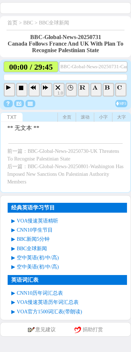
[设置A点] (96, 90)
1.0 (60, 93)
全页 (67, 117)
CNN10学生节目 (35, 230)
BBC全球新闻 (54, 23)
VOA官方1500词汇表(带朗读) (49, 311)
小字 (103, 117)
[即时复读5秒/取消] (84, 90)
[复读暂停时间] (71, 90)
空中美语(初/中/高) (38, 267)
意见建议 (45, 329)
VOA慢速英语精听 (37, 221)
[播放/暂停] (9, 90)
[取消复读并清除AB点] (121, 90)
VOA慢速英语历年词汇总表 (48, 302)
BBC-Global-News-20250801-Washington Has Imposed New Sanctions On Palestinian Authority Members (65, 174)
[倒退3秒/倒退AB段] (34, 90)
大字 (121, 117)
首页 (12, 23)
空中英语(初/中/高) (38, 257)
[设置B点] (108, 90)
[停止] (22, 90)
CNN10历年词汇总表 (40, 293)
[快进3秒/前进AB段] (46, 90)
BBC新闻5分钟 (33, 239)
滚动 (85, 117)
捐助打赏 (93, 329)
